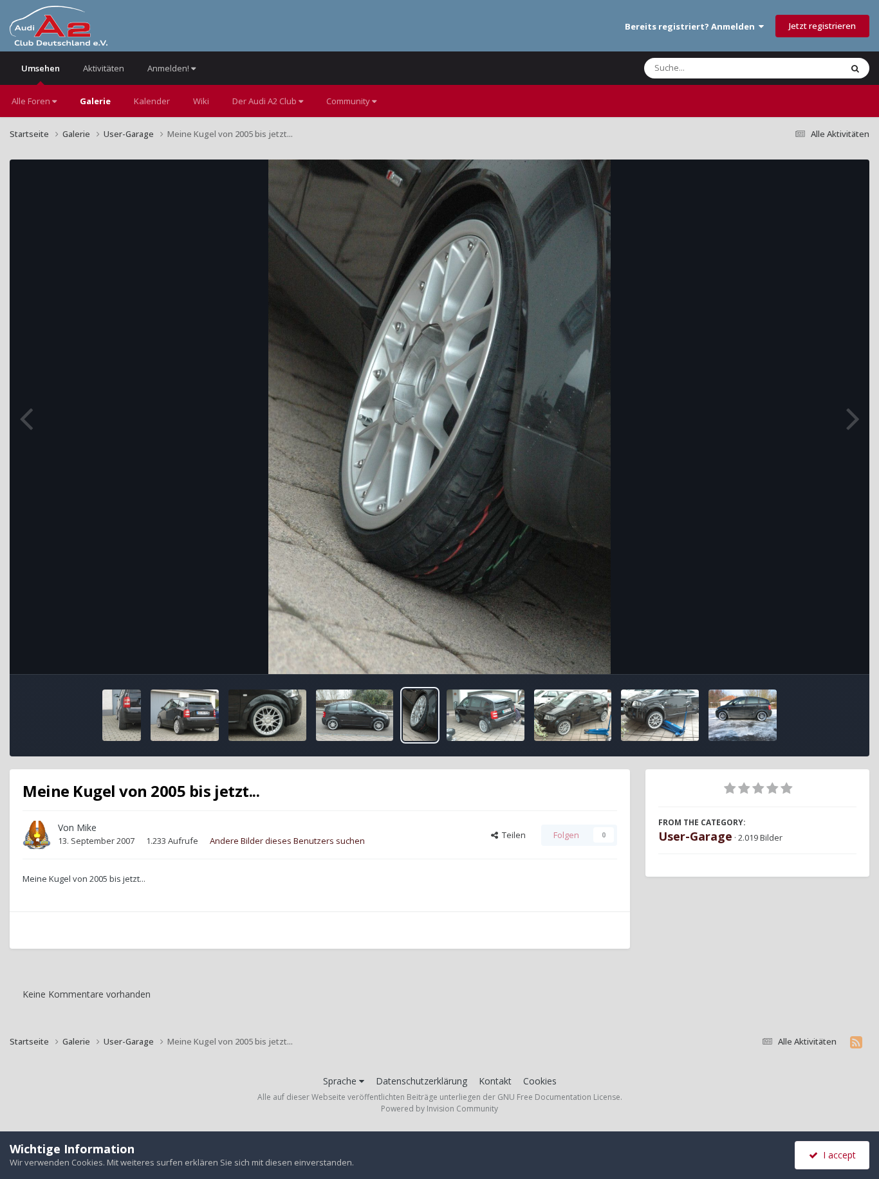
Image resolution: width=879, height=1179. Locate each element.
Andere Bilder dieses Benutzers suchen (287, 840)
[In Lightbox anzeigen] (439, 417)
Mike (87, 827)
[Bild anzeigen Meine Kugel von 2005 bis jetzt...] (121, 715)
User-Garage (695, 836)
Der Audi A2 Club (265, 101)
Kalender (152, 101)
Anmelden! (169, 68)
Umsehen (40, 68)
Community (349, 101)
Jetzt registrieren (822, 26)
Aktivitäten (103, 68)
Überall (810, 67)
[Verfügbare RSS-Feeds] (856, 1042)
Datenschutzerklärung (421, 1081)
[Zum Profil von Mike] (37, 835)
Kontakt (495, 1081)
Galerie (95, 101)
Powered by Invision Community (439, 1108)
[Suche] (855, 68)
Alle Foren (32, 101)
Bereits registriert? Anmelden (692, 26)
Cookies (540, 1081)
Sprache (341, 1081)
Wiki (201, 101)
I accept (837, 1155)
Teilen (512, 835)
